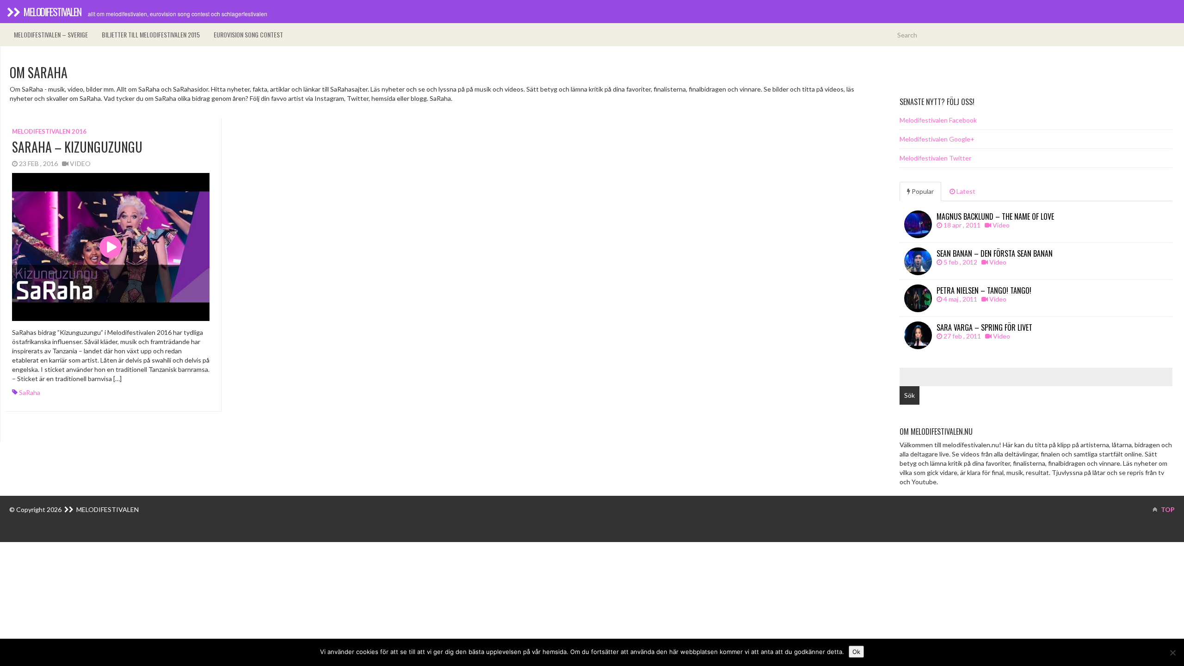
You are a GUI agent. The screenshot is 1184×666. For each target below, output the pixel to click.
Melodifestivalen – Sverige (51, 34)
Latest (965, 191)
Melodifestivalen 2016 (49, 131)
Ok (856, 651)
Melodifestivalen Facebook (938, 120)
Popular (922, 191)
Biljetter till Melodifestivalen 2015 (151, 34)
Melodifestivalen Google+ (937, 139)
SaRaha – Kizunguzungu (77, 146)
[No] (1172, 652)
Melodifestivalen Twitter (935, 158)
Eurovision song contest (248, 34)
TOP (1167, 509)
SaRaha (29, 392)
